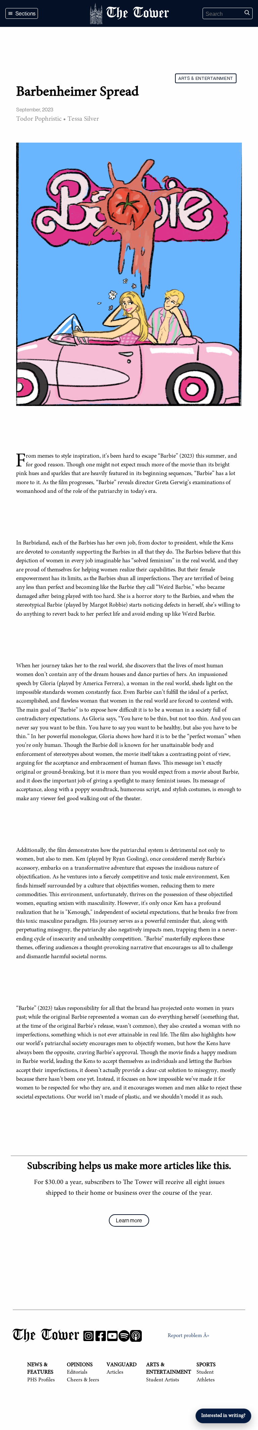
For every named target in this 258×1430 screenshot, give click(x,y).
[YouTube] (112, 1337)
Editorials (77, 1372)
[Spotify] (124, 1337)
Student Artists (162, 1380)
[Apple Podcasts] (136, 1337)
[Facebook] (100, 1337)
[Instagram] (88, 1337)
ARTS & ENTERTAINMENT (205, 78)
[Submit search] (247, 13)
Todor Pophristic (38, 119)
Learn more (129, 1220)
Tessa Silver (83, 119)
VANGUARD (121, 1365)
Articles (114, 1372)
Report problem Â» (188, 1335)
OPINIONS (80, 1365)
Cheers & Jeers (83, 1380)
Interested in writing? (223, 1415)
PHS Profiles (41, 1380)
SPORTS (206, 1365)
